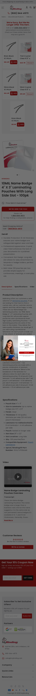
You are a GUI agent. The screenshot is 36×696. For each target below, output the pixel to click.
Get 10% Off (26, 352)
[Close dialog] (34, 336)
